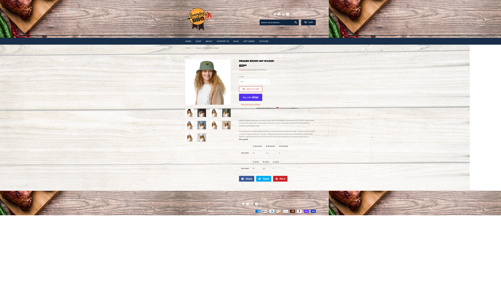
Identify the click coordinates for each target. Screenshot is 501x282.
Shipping (243, 70)
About (208, 41)
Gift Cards (249, 41)
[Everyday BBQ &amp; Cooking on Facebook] (279, 14)
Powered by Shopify (223, 211)
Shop (198, 41)
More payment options (250, 104)
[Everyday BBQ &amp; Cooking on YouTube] (287, 14)
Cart (310, 22)
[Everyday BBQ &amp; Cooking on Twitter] (275, 14)
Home (188, 41)
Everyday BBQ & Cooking (202, 211)
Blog (236, 41)
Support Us (223, 41)
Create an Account (308, 14)
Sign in (295, 14)
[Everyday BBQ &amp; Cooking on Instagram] (283, 14)
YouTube (263, 41)
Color (241, 76)
